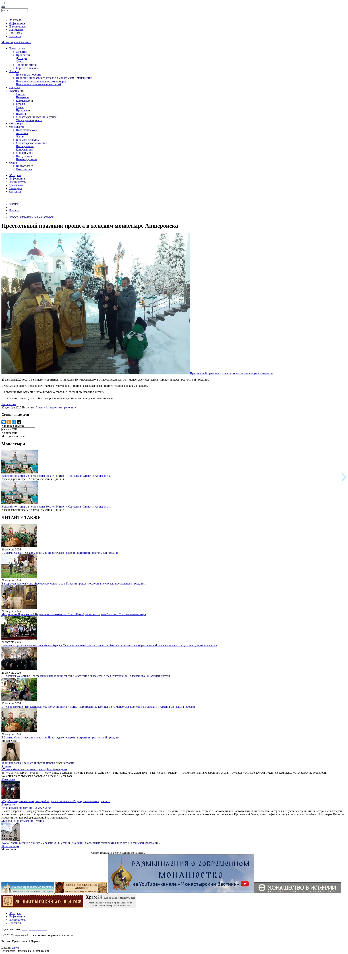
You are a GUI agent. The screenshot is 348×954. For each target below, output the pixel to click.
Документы (16, 29)
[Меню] (3, 6)
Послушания (24, 156)
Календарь (15, 32)
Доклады (21, 58)
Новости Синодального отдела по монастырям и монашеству (54, 77)
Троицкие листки (27, 64)
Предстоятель (17, 48)
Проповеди (23, 55)
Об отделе (15, 19)
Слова (20, 61)
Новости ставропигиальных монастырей (41, 81)
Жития (20, 136)
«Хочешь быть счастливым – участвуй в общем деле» (34, 769)
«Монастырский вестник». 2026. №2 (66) (26, 807)
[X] (19, 422)
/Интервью (8, 779)
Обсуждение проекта (29, 120)
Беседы (20, 103)
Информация (17, 23)
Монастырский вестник (16, 42)
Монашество (16, 126)
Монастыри (16, 123)
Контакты (15, 36)
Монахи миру (24, 152)
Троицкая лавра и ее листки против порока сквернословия (37, 762)
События (21, 51)
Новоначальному (26, 129)
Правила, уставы (26, 159)
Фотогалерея (24, 169)
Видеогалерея (24, 165)
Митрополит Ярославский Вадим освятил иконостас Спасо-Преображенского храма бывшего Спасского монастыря (73, 614)
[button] (343, 477)
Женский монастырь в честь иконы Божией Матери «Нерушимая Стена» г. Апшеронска (56, 475)
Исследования (25, 146)
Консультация (24, 149)
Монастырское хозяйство (31, 143)
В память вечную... (28, 139)
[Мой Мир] (14, 422)
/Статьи (6, 766)
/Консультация (10, 846)
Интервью (22, 97)
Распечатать (8, 404)
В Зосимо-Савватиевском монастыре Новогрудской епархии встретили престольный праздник (60, 552)
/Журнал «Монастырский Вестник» (23, 820)
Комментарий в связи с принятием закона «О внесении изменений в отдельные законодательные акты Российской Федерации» (80, 842)
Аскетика (22, 133)
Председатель (17, 26)
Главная (13, 203)
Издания (21, 113)
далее (15, 947)
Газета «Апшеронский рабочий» (56, 407)
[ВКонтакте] (3, 422)
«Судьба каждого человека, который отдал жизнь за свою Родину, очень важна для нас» (55, 801)
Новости (14, 71)
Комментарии (24, 100)
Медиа (13, 162)
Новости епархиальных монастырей (38, 84)
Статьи (20, 94)
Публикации (16, 90)
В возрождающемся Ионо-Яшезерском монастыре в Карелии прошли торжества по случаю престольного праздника (73, 583)
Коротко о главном (27, 68)
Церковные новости (28, 74)
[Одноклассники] (9, 422)
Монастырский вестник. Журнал (36, 116)
